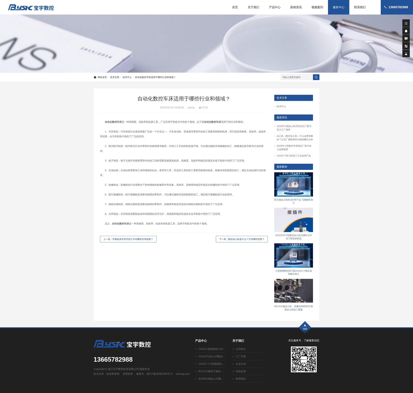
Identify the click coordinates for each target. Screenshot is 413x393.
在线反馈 (241, 371)
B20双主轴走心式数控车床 (212, 378)
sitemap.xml (182, 373)
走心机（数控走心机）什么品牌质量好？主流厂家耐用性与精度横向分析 (295, 138)
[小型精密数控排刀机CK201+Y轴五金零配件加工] (293, 255)
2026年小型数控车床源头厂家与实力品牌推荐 (294, 148)
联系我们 (360, 7)
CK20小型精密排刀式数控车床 (212, 349)
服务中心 (338, 7)
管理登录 (128, 373)
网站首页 (102, 77)
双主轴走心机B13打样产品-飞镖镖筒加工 (293, 201)
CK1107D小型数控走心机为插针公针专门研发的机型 (293, 237)
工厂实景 (241, 356)
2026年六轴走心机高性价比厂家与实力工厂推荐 (294, 128)
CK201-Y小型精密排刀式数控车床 (212, 363)
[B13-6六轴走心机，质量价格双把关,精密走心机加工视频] (293, 291)
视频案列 (317, 7)
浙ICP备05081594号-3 (159, 373)
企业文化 (241, 363)
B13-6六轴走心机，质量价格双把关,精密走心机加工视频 (293, 308)
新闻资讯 (296, 7)
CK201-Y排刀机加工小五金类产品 (294, 155)
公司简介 (241, 349)
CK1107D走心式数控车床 (212, 356)
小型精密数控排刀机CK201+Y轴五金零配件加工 (293, 272)
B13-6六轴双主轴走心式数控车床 (212, 371)
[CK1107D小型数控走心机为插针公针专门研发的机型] (293, 220)
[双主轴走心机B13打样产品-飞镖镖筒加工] (293, 184)
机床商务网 (112, 373)
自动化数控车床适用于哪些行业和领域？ (155, 77)
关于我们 (253, 7)
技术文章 (114, 77)
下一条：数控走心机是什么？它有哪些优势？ (241, 239)
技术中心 (127, 77)
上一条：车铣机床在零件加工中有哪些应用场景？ (128, 239)
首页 (235, 7)
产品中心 (275, 7)
